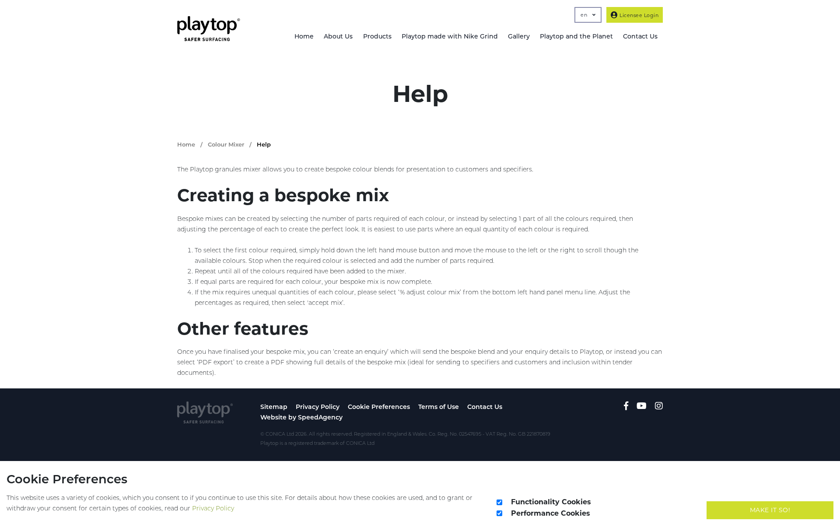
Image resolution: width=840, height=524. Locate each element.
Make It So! (770, 510)
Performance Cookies (550, 513)
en (585, 15)
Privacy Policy (318, 407)
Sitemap (273, 407)
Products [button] (377, 36)
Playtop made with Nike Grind (450, 36)
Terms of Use (438, 407)
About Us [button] (338, 36)
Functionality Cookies (551, 502)
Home (304, 36)
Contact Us (484, 407)
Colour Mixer (226, 144)
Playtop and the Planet (576, 36)
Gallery (519, 36)
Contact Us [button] (640, 36)
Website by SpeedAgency (301, 417)
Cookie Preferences (379, 407)
